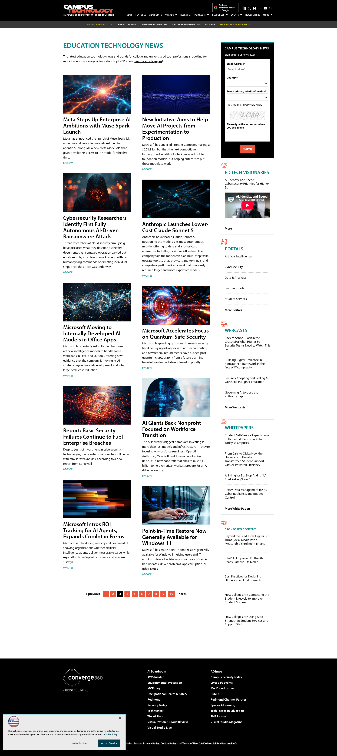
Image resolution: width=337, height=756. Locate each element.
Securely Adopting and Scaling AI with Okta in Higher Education (246, 380)
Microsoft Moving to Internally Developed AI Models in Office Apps (91, 333)
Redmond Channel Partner (228, 699)
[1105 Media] (84, 709)
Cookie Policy (169, 743)
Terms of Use (190, 743)
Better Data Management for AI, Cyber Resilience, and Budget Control (246, 493)
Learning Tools (234, 288)
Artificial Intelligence (238, 256)
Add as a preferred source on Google (227, 7)
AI (112, 24)
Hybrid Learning (128, 24)
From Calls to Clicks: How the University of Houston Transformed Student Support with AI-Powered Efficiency (244, 459)
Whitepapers (239, 427)
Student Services (236, 299)
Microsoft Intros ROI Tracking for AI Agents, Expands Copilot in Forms (93, 530)
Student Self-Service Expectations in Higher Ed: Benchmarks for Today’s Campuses (247, 439)
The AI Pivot (155, 716)
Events (235, 15)
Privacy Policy (254, 104)
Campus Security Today (226, 677)
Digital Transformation (186, 24)
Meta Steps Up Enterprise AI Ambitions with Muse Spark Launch (97, 125)
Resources (218, 15)
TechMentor (155, 711)
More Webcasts (235, 407)
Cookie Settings (79, 742)
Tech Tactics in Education (227, 711)
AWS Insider (155, 677)
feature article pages (148, 61)
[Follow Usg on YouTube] (265, 8)
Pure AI (215, 694)
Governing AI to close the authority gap (241, 394)
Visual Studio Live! (160, 727)
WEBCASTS (236, 330)
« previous (93, 594)
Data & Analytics (235, 277)
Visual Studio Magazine (226, 722)
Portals (234, 249)
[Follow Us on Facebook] (260, 8)
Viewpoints (155, 15)
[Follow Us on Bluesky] (254, 8)
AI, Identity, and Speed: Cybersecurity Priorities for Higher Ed (247, 183)
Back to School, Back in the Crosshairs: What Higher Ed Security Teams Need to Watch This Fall (247, 343)
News (130, 15)
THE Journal (219, 716)
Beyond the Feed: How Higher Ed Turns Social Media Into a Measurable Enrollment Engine (246, 540)
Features (141, 15)
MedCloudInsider (222, 688)
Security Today (157, 705)
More (266, 15)
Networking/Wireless (154, 24)
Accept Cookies (109, 743)
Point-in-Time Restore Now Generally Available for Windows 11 (174, 536)
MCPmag (153, 688)
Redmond (153, 699)
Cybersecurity (234, 267)
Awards (169, 15)
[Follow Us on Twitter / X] (249, 8)
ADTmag (216, 671)
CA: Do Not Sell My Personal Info (218, 743)
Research (185, 15)
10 (171, 594)
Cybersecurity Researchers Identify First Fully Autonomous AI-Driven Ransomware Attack (95, 227)
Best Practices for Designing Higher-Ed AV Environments (243, 578)
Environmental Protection (164, 683)
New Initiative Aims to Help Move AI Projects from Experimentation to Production (175, 128)
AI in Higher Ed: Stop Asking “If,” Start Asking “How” (245, 477)
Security (210, 24)
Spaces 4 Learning (223, 705)
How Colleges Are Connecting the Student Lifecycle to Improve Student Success (247, 598)
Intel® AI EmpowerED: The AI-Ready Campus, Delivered (244, 560)
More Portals (233, 310)
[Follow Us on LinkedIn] (244, 8)
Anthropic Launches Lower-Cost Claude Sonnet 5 (175, 227)
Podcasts (200, 15)
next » (183, 594)
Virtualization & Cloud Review (167, 722)
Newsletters (252, 15)
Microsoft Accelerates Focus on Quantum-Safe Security (175, 333)
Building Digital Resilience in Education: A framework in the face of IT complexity (245, 363)
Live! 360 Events (222, 683)
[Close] (120, 718)
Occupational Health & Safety (167, 694)
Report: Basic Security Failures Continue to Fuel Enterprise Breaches (93, 436)
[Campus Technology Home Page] (88, 10)
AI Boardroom (156, 671)
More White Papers (237, 508)
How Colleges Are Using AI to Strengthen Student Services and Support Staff (246, 620)
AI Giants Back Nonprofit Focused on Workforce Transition (171, 428)
